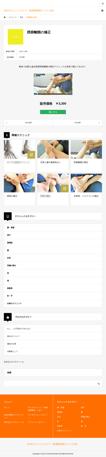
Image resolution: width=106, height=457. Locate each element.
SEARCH (102, 3)
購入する (53, 112)
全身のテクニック (14, 303)
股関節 (10, 243)
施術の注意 (11, 344)
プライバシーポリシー (37, 422)
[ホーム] (4, 17)
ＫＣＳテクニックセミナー (38, 416)
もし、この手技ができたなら (19, 329)
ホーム (6, 407)
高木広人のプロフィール (14, 362)
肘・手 (10, 296)
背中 (9, 235)
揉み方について (13, 336)
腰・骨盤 (10, 227)
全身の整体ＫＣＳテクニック (14, 416)
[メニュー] (102, 10)
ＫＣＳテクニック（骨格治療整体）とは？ (38, 408)
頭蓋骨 (10, 288)
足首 (9, 258)
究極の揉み (11, 265)
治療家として (12, 351)
